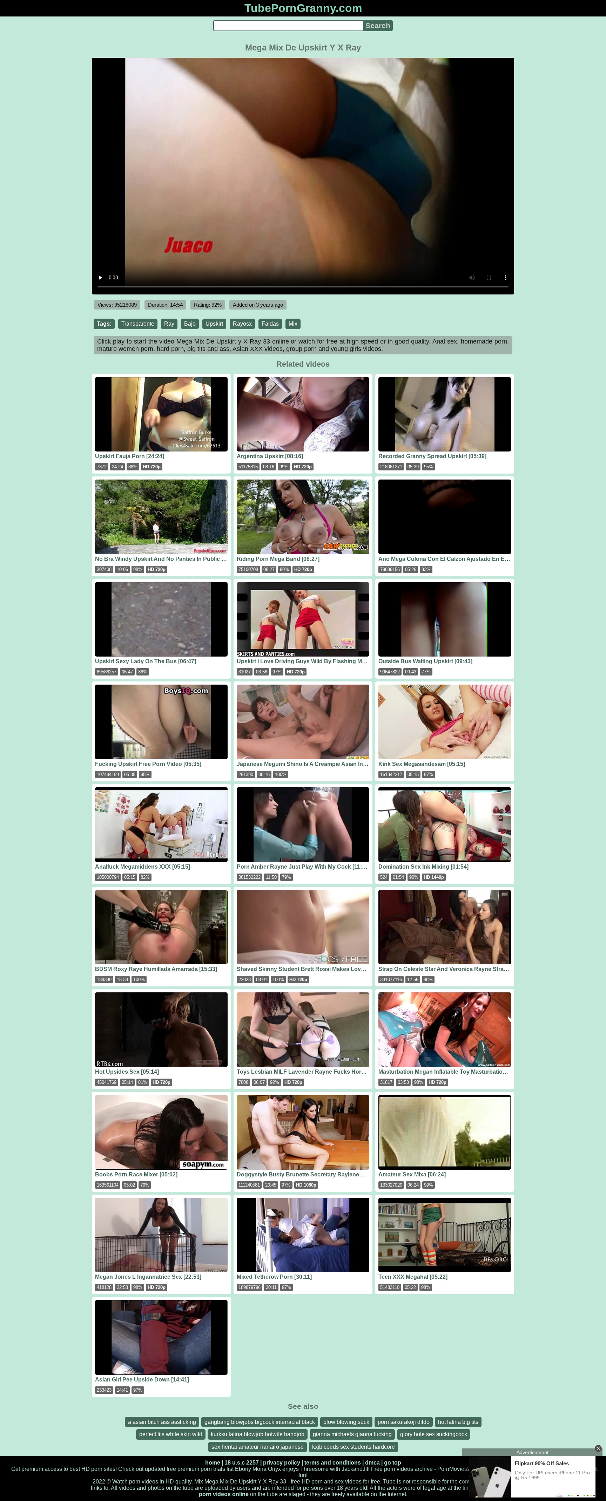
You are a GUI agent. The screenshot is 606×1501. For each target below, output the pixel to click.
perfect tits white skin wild (170, 1434)
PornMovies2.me (458, 1469)
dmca (372, 1463)
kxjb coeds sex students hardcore (353, 1447)
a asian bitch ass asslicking (162, 1422)
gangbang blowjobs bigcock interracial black (259, 1422)
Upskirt (214, 324)
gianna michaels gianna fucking (352, 1434)
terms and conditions (332, 1463)
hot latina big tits (458, 1422)
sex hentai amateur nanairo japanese (257, 1447)
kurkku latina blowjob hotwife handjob (257, 1434)
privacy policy (281, 1463)
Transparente (137, 324)
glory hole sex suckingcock (433, 1434)
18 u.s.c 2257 (241, 1463)
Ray (169, 324)
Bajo (190, 324)
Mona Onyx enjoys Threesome (290, 1469)
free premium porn (189, 1469)
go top (392, 1463)
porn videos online (224, 1494)
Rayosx (242, 324)
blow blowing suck (346, 1422)
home (212, 1463)
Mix (293, 324)
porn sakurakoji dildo (404, 1422)
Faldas (270, 324)
